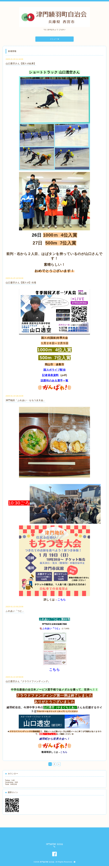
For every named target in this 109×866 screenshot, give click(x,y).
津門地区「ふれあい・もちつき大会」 (26, 400)
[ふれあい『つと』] (54, 648)
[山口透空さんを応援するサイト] (54, 721)
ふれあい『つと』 (51, 628)
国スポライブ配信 (54, 369)
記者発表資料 (50, 375)
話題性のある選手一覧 (54, 380)
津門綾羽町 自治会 (47, 862)
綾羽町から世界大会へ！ (54, 738)
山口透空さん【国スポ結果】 (21, 63)
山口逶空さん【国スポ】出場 (21, 282)
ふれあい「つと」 (15, 611)
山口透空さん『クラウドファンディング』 (28, 681)
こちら (61, 599)
